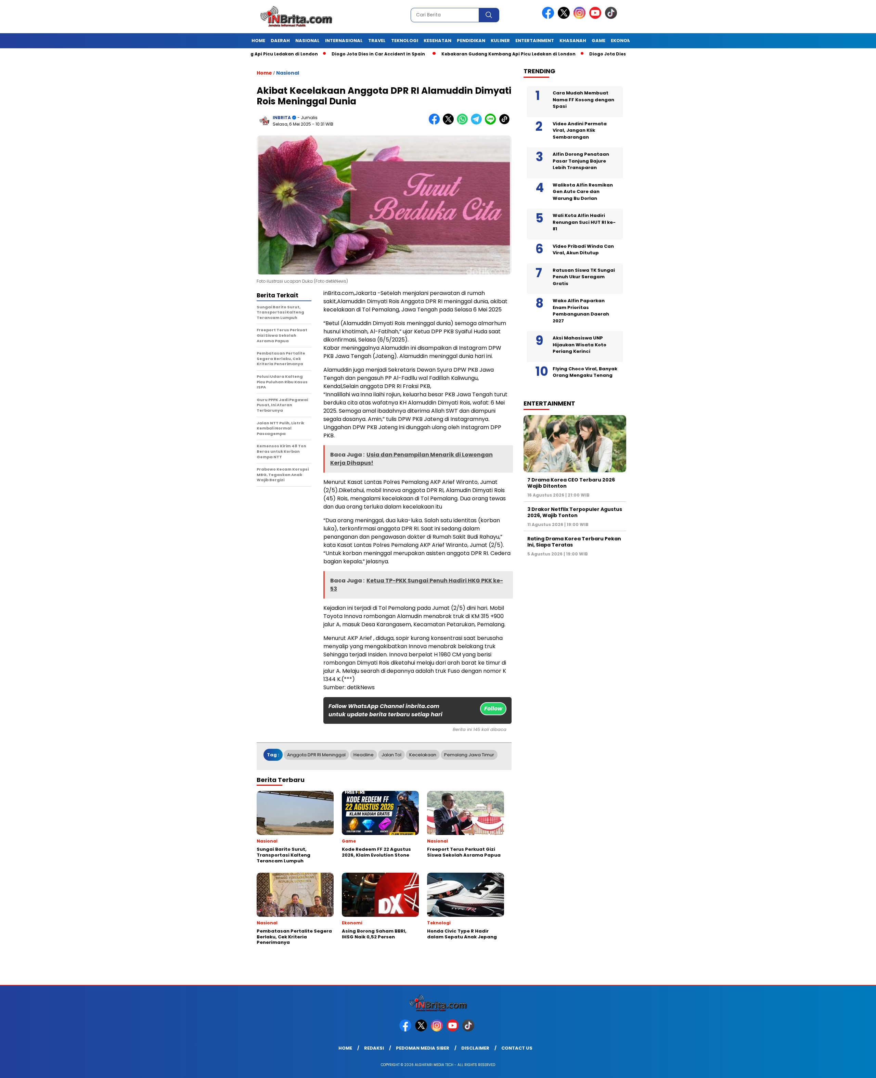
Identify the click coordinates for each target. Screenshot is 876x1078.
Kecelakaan (422, 755)
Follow (493, 709)
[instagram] (581, 17)
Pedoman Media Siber (422, 1048)
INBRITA (282, 117)
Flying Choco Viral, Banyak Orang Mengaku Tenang (585, 372)
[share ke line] (492, 123)
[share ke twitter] (450, 123)
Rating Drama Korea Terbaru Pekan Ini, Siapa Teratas (574, 541)
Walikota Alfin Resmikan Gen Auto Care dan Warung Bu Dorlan (583, 192)
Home (258, 40)
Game (598, 40)
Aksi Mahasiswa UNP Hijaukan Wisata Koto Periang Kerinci (579, 345)
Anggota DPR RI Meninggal (316, 755)
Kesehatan (437, 40)
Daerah (280, 40)
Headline (363, 755)
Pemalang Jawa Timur (469, 755)
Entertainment (534, 40)
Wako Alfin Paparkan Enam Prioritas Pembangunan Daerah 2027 (581, 310)
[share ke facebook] (436, 123)
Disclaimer (475, 1048)
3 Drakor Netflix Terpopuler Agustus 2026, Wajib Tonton (574, 512)
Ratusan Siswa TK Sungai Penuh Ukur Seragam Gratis (584, 277)
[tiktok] (612, 17)
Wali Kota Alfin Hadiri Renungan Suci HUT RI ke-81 (584, 222)
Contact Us (516, 1048)
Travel (377, 40)
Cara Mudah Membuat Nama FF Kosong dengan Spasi (583, 100)
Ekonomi (622, 40)
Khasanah (572, 40)
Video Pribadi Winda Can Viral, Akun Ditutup (583, 249)
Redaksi (374, 1048)
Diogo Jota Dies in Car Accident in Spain (333, 54)
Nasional (307, 40)
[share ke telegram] (478, 123)
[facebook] (549, 17)
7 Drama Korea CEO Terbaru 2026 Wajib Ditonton (571, 482)
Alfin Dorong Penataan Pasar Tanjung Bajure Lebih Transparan (581, 161)
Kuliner (500, 40)
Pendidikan (471, 40)
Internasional (344, 40)
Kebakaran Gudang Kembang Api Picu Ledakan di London (463, 54)
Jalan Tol (391, 755)
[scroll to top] (844, 1067)
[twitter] (565, 17)
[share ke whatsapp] (464, 123)
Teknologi (404, 40)
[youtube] (596, 17)
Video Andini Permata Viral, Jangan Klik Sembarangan (580, 130)
